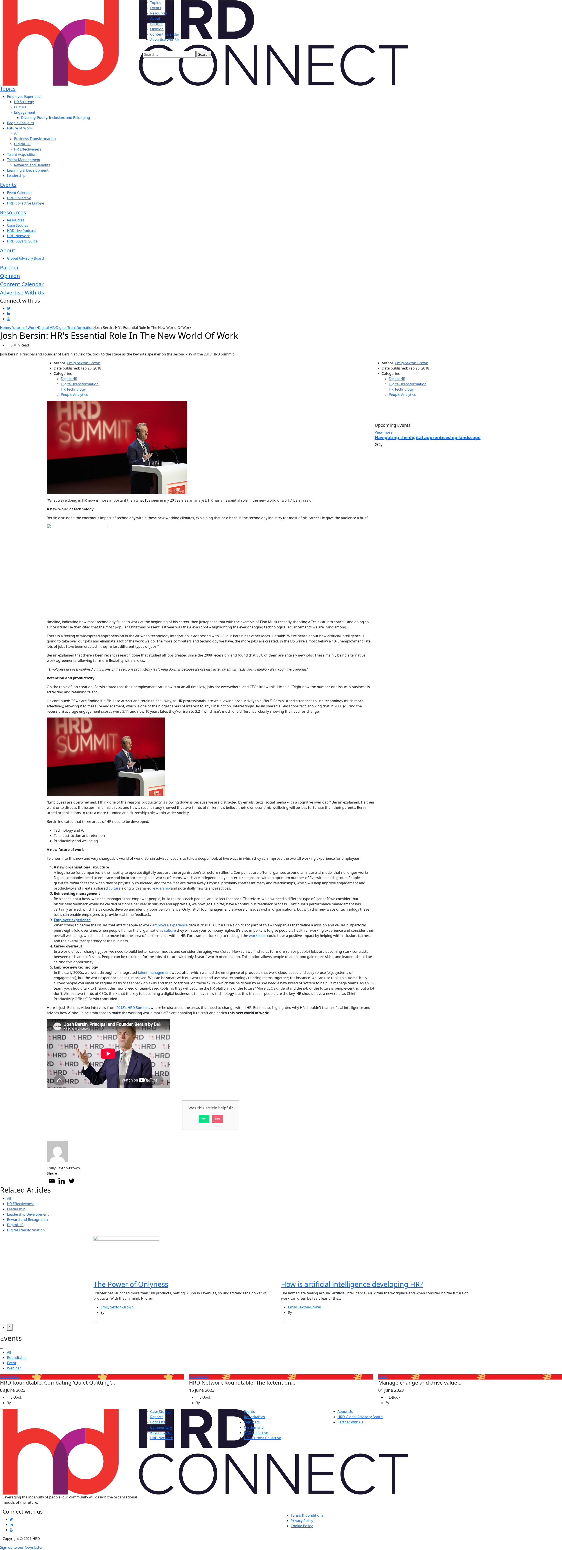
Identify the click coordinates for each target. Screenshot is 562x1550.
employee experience (170, 925)
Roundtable (16, 1357)
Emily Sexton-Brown (83, 363)
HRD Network (18, 235)
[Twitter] (71, 1181)
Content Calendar (164, 34)
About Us (345, 1411)
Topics (155, 2)
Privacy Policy (302, 1520)
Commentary (161, 1427)
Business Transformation (35, 138)
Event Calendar (19, 192)
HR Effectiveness (27, 149)
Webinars (252, 1422)
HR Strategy (24, 101)
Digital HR (22, 144)
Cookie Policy (302, 1525)
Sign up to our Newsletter (21, 1547)
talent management (154, 972)
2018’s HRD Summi (132, 1007)
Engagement (24, 112)
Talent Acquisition (21, 154)
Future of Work (19, 128)
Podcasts (157, 1422)
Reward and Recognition (27, 1219)
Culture (20, 107)
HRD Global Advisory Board (360, 1416)
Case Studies (17, 225)
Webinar (14, 1368)
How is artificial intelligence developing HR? (352, 1284)
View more (384, 432)
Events (155, 7)
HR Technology (73, 389)
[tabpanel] (187, 1280)
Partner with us (350, 1422)
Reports (156, 1416)
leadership (161, 888)
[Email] (52, 1181)
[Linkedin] (62, 1181)
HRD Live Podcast (21, 230)
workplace (257, 935)
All (9, 1198)
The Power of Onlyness (131, 1284)
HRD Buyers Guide (22, 241)
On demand (254, 1427)
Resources (159, 13)
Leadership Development (28, 1214)
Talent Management (23, 159)
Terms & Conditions (307, 1515)
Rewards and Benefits (32, 165)
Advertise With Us (165, 39)
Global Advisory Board (25, 258)
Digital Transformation (80, 384)
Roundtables (254, 1416)
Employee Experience (24, 96)
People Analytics (20, 122)
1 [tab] (10, 1327)
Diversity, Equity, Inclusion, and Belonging (55, 117)
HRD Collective (19, 198)
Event (11, 1362)
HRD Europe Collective (262, 1437)
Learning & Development (28, 170)
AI (15, 133)
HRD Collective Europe (25, 203)
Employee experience (72, 919)
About (155, 18)
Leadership (16, 175)
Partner (156, 23)
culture (115, 888)
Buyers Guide (161, 1432)
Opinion (157, 29)
